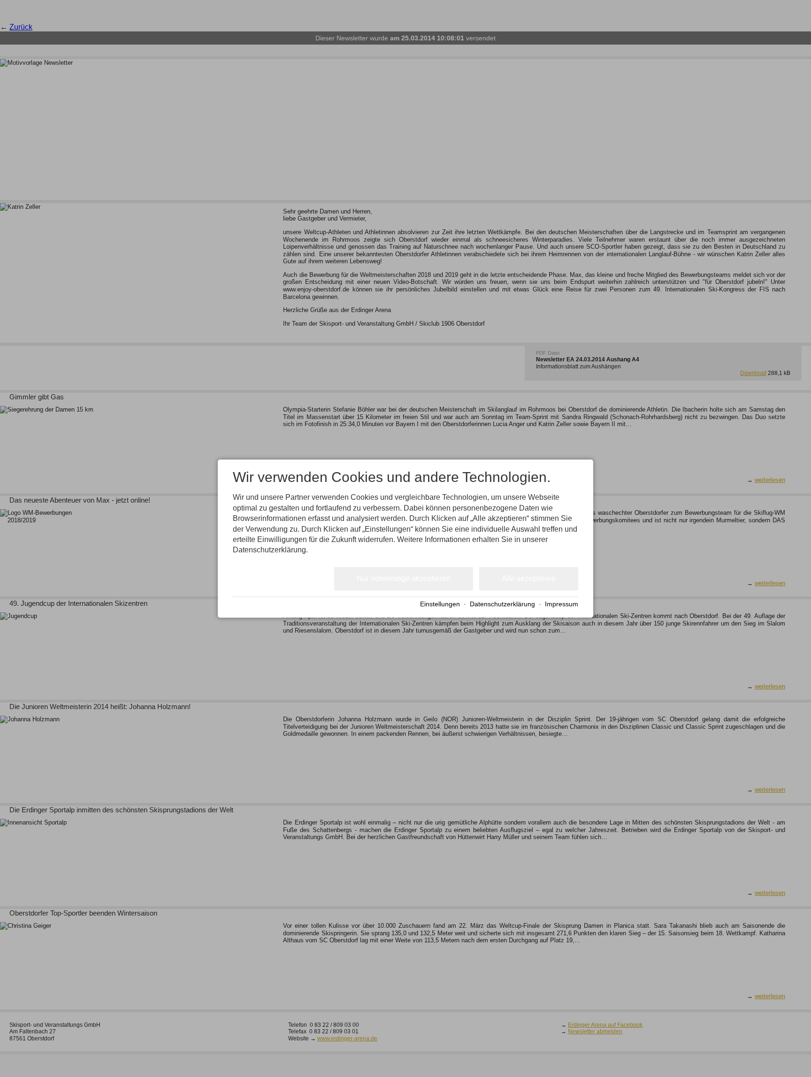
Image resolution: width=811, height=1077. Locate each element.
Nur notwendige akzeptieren (404, 578)
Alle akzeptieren (529, 578)
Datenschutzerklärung (502, 604)
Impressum (561, 604)
